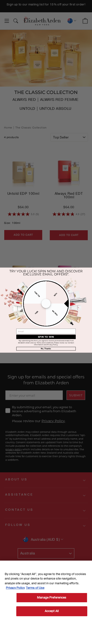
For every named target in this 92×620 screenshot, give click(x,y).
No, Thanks (46, 348)
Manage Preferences (51, 597)
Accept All (52, 611)
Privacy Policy (15, 588)
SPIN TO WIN (46, 336)
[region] (46, 590)
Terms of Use (35, 588)
